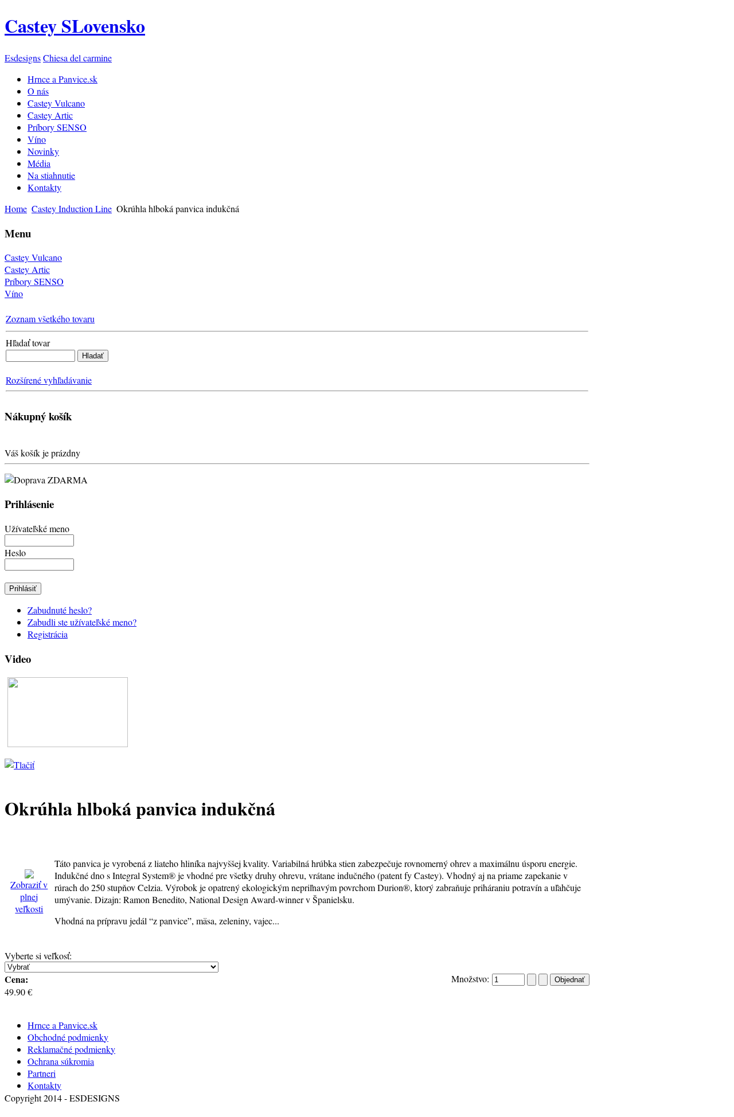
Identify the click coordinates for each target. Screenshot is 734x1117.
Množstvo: (471, 979)
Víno (14, 293)
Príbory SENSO (34, 281)
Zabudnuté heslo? (60, 610)
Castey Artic (27, 269)
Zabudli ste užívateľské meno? (82, 622)
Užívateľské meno (37, 528)
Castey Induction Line (72, 208)
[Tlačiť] (19, 761)
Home (16, 208)
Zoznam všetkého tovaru (50, 319)
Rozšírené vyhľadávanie (49, 380)
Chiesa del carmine (77, 58)
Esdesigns (23, 58)
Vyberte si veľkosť (37, 956)
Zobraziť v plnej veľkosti (29, 896)
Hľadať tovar (28, 343)
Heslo (15, 552)
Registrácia (48, 634)
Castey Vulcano (33, 257)
